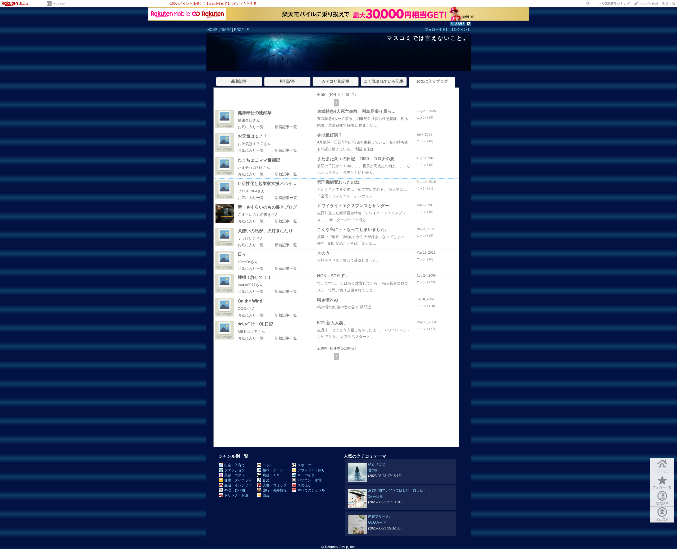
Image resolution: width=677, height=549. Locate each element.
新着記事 (662, 503)
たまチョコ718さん (254, 167)
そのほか (58, 4)
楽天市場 (668, 4)
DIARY (226, 30)
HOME (212, 30)
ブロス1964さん (251, 191)
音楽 (266, 480)
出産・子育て (234, 465)
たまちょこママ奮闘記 (259, 160)
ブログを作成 (648, 4)
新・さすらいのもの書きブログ (267, 207)
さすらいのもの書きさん (258, 214)
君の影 (373, 470)
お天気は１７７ (252, 136)
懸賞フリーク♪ (379, 516)
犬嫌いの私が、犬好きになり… (267, 231)
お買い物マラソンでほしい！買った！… (399, 490)
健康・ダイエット (238, 480)
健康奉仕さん (249, 120)
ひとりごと (376, 464)
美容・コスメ (234, 475)
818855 (458, 24)
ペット (268, 465)
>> (613, 4)
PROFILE (241, 30)
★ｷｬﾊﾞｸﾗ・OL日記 (255, 324)
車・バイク (306, 475)
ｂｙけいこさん (251, 238)
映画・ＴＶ (271, 475)
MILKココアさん (251, 331)
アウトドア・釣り (311, 470)
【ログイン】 (460, 29)
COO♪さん (246, 308)
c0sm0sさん (248, 262)
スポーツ (304, 465)
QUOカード (377, 522)
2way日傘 (375, 496)
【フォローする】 (435, 29)
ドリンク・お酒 (236, 495)
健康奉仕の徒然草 (255, 112)
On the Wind (250, 301)
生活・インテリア (238, 485)
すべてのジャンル (311, 490)
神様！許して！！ (255, 277)
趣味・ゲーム (273, 470)
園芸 (266, 495)
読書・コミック (275, 485)
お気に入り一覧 (251, 127)
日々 (242, 254)
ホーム (662, 471)
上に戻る (662, 520)
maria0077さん (250, 285)
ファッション (234, 470)
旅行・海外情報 (275, 490)
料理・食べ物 (234, 490)
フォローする (662, 487)
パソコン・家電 (310, 480)
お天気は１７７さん (254, 144)
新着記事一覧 (286, 127)
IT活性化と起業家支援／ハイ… (267, 183)
